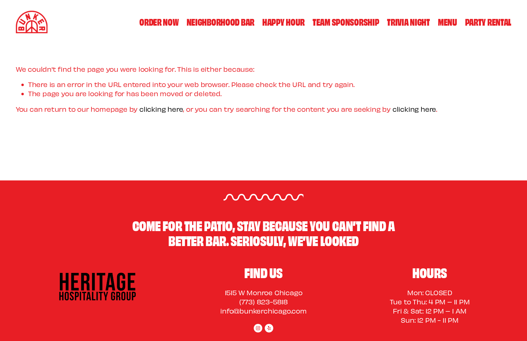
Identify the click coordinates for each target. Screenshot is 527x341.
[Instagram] (258, 328)
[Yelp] (269, 328)
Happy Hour (283, 21)
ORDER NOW (158, 21)
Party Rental (488, 21)
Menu (447, 21)
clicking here (161, 109)
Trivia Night (408, 21)
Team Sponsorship (346, 21)
